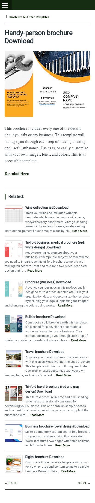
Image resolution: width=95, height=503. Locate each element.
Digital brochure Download (44, 457)
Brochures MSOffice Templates (29, 17)
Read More (79, 231)
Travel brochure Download (44, 352)
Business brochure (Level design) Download (57, 426)
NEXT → (84, 483)
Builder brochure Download (45, 317)
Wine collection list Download (46, 207)
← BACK (11, 483)
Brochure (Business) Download (48, 282)
